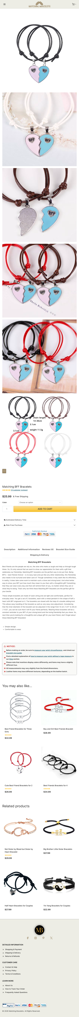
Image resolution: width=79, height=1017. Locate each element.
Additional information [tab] (29, 549)
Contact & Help (11, 967)
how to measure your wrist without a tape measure (51, 656)
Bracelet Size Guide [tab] (65, 549)
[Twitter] (51, 938)
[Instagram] (35, 938)
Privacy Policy (10, 971)
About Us (9, 985)
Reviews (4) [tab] (48, 549)
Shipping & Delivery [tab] (39, 555)
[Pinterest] (43, 938)
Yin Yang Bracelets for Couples (56, 906)
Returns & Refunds (12, 956)
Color (4, 502)
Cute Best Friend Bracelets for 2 (18, 785)
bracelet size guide (14, 653)
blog (11, 659)
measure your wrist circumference (48, 650)
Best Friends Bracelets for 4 (55, 785)
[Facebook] (27, 938)
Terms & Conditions (13, 974)
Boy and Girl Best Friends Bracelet (58, 729)
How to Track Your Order (15, 989)
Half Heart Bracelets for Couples (19, 906)
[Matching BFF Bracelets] (39, 53)
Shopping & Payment (13, 949)
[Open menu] (4, 4)
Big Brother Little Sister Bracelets (57, 849)
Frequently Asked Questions (16, 992)
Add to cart (45, 509)
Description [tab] (9, 549)
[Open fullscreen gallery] (4, 471)
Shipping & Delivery (13, 953)
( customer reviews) (19, 490)
